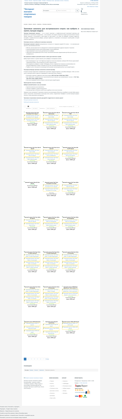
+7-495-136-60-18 (94, 0)
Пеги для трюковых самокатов (31, 100)
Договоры (52, 395)
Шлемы (64, 390)
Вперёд (47, 359)
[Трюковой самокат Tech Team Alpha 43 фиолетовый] (51, 216)
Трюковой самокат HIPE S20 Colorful (32, 321)
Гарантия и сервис (37, 0)
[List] (28, 106)
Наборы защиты (66, 388)
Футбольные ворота (56, 20)
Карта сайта (53, 398)
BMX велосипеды (65, 20)
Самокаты (49, 20)
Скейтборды (65, 383)
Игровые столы (81, 20)
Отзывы (44, 0)
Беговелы (65, 393)
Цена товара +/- (35, 108)
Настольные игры (73, 20)
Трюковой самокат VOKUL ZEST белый (70, 321)
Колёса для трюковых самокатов (31, 102)
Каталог (30, 0)
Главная (26, 0)
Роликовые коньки (67, 386)
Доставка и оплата (59, 0)
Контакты (66, 0)
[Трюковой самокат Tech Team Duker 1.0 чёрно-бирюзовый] (51, 251)
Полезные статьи (50, 0)
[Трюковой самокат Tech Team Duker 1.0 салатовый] (70, 251)
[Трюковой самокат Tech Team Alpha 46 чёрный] (32, 216)
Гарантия (52, 386)
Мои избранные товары (92, 6)
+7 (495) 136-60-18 (31, 20)
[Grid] (25, 106)
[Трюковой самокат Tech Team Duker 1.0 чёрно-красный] (32, 251)
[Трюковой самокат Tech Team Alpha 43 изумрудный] (70, 216)
